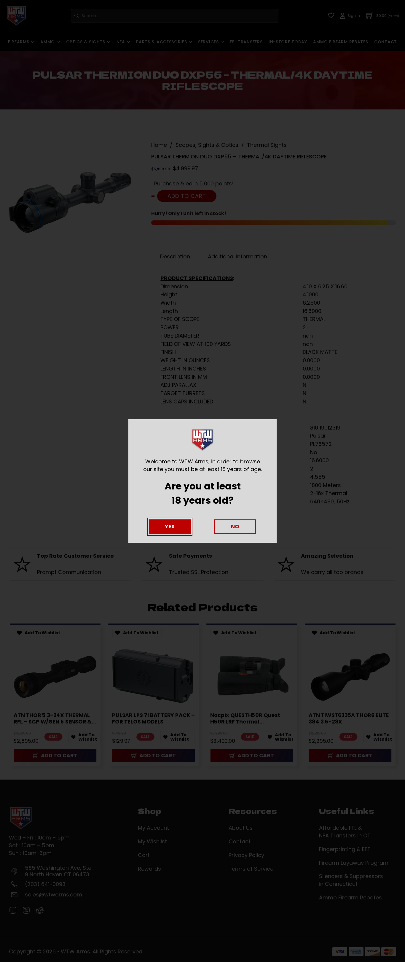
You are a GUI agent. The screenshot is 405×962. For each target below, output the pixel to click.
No (235, 526)
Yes (170, 526)
